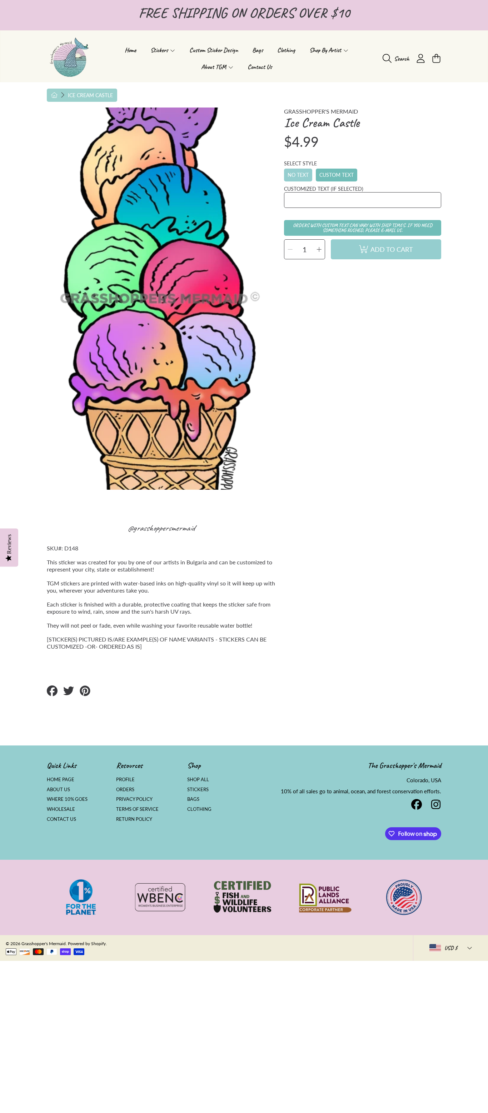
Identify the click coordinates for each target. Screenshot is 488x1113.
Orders (125, 789)
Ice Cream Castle (90, 95)
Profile (125, 779)
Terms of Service (137, 809)
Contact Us (61, 819)
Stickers (159, 50)
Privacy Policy (134, 799)
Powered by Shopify (87, 943)
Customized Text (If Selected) (323, 189)
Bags (193, 799)
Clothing (199, 809)
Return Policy (134, 819)
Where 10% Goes (67, 799)
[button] (398, 58)
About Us (58, 789)
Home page (60, 779)
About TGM (214, 67)
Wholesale (61, 809)
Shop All (198, 779)
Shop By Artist (326, 50)
